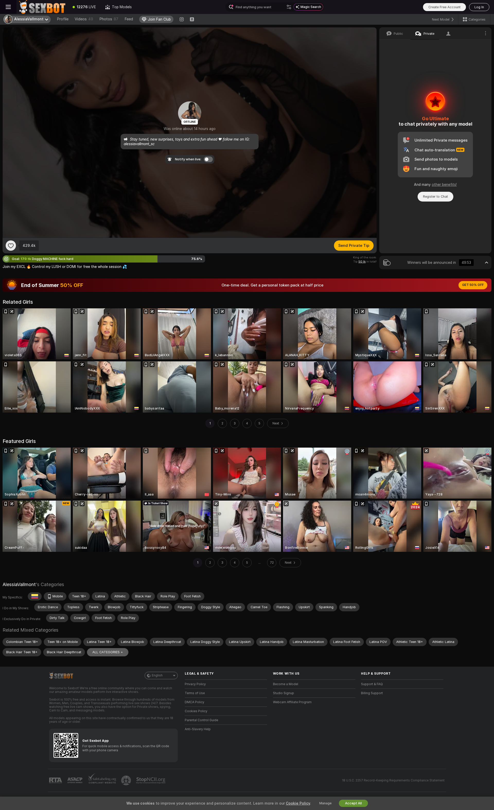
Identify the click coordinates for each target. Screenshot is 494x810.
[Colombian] (35, 596)
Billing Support (372, 693)
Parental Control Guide (201, 720)
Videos (84, 19)
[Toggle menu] (8, 7)
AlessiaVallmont (19, 584)
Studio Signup (283, 693)
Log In (479, 7)
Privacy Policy (195, 684)
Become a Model (285, 684)
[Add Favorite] (11, 245)
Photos (108, 19)
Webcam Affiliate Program (292, 702)
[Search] (289, 7)
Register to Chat (435, 196)
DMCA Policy (194, 702)
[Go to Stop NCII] (151, 780)
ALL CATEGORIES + (107, 652)
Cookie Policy (298, 803)
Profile (62, 19)
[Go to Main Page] (42, 7)
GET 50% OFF (473, 285)
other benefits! (444, 184)
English (157, 675)
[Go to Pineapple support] (126, 780)
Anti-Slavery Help (198, 729)
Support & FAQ (372, 684)
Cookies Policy (196, 711)
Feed (129, 19)
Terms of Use (195, 693)
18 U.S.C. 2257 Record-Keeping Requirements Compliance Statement (393, 780)
